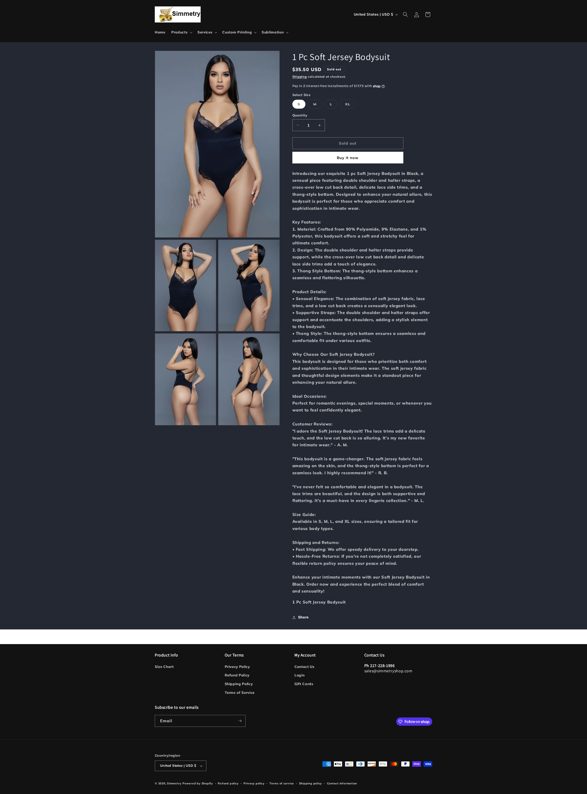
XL (350, 105)
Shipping (299, 77)
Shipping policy (310, 783)
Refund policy (228, 783)
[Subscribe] (239, 721)
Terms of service (281, 783)
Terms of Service (240, 692)
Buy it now (348, 157)
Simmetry (174, 783)
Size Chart (164, 666)
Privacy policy (254, 783)
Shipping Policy (239, 684)
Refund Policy (237, 675)
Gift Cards (303, 684)
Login (299, 675)
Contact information (342, 783)
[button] (181, 32)
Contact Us (304, 666)
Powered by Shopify (198, 783)
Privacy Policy (237, 666)
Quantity (299, 115)
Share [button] (303, 617)
